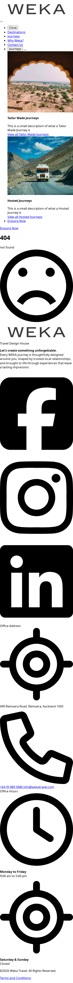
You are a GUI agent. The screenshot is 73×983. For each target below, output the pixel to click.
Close (13, 28)
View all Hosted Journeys (24, 217)
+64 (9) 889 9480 (11, 787)
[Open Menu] (1, 21)
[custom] (36, 454)
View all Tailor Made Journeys (28, 134)
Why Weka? (15, 40)
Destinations (16, 32)
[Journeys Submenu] (25, 50)
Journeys (13, 36)
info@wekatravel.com (38, 787)
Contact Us (15, 45)
